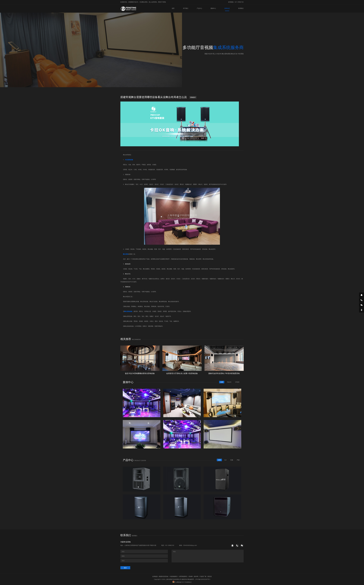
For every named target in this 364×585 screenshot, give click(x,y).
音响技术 (193, 97)
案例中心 (213, 8)
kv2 (225, 460)
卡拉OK (229, 382)
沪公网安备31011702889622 (183, 582)
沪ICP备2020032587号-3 (202, 579)
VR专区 (237, 382)
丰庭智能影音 (174, 576)
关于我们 (185, 8)
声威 (238, 460)
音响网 (191, 576)
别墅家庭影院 (183, 576)
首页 (173, 8)
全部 (221, 382)
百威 (231, 460)
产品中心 (199, 8)
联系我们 (241, 8)
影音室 (210, 576)
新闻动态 (227, 8)
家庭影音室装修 (163, 576)
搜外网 (196, 576)
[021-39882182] (361, 300)
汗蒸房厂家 (203, 576)
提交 (125, 568)
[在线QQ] (361, 294)
